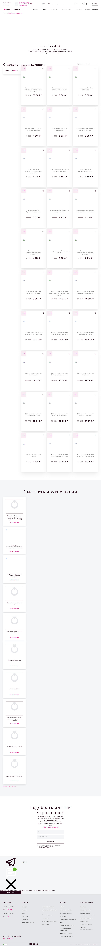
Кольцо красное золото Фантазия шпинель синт (59, 455)
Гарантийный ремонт (66, 936)
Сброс (15, 70)
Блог (61, 922)
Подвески (25, 916)
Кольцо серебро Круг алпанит (33, 455)
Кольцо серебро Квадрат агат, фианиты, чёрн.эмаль (85, 211)
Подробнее (52, 890)
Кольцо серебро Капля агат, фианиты (60, 251)
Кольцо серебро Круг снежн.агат (85, 88)
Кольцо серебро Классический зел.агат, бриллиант (85, 252)
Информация (84, 921)
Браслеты (25, 919)
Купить (44, 104)
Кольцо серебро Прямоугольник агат (85, 170)
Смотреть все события (9, 786)
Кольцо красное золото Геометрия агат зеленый (85, 292)
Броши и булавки (47, 915)
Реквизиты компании (86, 918)
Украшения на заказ (7, 3)
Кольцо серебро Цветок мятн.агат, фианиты (33, 129)
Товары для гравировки (49, 921)
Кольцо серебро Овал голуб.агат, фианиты (59, 88)
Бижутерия (45, 924)
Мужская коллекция (28, 922)
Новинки (35, 9)
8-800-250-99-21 (25, 4)
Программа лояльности (67, 925)
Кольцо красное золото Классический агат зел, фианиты (59, 334)
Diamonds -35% (66, 9)
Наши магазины (85, 910)
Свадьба (54, 9)
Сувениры (45, 918)
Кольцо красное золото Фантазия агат (33, 374)
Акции (45, 9)
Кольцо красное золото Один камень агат (33, 414)
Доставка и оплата (65, 910)
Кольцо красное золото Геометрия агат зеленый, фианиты (33, 89)
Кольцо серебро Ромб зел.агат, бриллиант (33, 292)
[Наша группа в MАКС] (8, 909)
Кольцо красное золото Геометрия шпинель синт (85, 455)
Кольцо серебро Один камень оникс (59, 129)
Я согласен (10, 892)
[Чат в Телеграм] (4, 916)
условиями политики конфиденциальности (46, 847)
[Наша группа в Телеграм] (4, 909)
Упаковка (63, 916)
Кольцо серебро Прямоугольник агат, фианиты (33, 252)
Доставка (78, 9)
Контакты (83, 907)
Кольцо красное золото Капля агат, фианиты (59, 414)
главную (57, 53)
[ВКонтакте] (11, 909)
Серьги (24, 910)
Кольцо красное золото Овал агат (85, 374)
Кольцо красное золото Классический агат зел (59, 374)
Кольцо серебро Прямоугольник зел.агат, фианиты (33, 171)
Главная (5, 13)
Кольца (24, 907)
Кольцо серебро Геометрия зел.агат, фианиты (59, 170)
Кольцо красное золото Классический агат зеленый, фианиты (59, 293)
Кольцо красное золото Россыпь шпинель (85, 414)
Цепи (23, 913)
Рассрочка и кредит (66, 933)
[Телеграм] (11, 861)
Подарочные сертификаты (68, 919)
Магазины (6, 5)
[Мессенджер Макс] (25, 861)
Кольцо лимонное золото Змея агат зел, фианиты (33, 333)
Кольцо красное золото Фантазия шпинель (85, 333)
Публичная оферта (86, 924)
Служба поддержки (66, 913)
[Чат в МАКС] (8, 916)
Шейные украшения (48, 907)
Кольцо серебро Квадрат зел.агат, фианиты (85, 129)
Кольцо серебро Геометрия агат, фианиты (59, 211)
